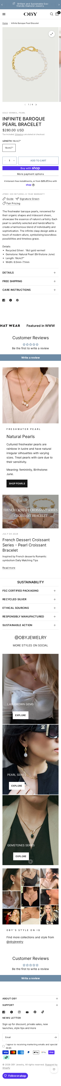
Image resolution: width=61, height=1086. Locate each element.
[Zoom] (52, 34)
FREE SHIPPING (12, 281)
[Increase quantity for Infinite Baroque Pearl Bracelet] (14, 160)
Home (5, 23)
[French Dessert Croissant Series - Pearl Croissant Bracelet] (30, 511)
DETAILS (8, 272)
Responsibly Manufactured (23, 616)
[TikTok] (45, 1011)
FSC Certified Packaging (20, 590)
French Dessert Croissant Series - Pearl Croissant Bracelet (26, 545)
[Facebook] (6, 1012)
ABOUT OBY (9, 998)
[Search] (51, 14)
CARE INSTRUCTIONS (16, 289)
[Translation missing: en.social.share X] (11, 300)
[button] (17, 483)
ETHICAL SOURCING (15, 607)
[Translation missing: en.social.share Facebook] (4, 300)
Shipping (19, 134)
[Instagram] (21, 1012)
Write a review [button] (30, 357)
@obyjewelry (15, 941)
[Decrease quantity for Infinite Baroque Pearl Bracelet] (5, 160)
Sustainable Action (17, 625)
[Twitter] (13, 1012)
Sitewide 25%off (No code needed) (33, 5)
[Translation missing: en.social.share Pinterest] (18, 300)
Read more (8, 567)
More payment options (30, 174)
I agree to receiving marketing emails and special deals (31, 1046)
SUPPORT (8, 1005)
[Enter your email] (55, 1037)
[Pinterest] (37, 1011)
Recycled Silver (14, 599)
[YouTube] (29, 1012)
